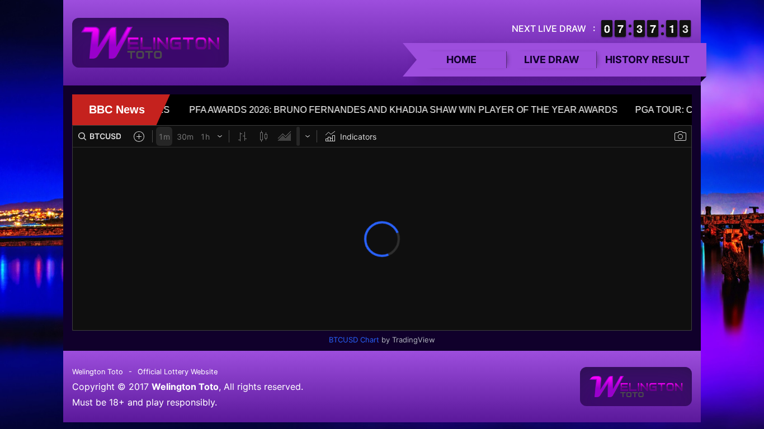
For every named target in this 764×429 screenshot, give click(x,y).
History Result (647, 59)
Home (461, 59)
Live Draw (551, 59)
